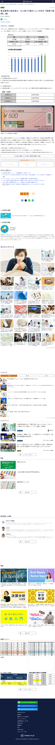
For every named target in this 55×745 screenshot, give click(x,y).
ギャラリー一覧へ (27, 689)
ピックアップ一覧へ (27, 454)
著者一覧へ (27, 541)
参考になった (27, 164)
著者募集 (19, 725)
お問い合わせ (20, 723)
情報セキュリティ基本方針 (23, 716)
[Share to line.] (29, 200)
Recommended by (49, 347)
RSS (18, 727)
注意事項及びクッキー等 (22, 721)
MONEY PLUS (3, 4)
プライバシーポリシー (22, 718)
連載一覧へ (27, 633)
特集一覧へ (27, 492)
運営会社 (19, 714)
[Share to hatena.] (33, 200)
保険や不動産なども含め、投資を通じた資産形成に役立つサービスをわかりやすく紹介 (24, 184)
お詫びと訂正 (20, 729)
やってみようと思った (10, 164)
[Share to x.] (26, 200)
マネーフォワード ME (21, 731)
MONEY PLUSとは (21, 712)
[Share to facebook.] (22, 200)
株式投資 (8, 21)
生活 (7, 4)
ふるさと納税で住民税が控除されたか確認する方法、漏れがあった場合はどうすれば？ (24, 180)
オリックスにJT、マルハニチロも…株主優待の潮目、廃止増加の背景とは (20, 178)
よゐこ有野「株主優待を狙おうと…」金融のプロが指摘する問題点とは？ (20, 182)
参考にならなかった (45, 164)
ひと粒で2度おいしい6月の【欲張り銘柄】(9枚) (27, 156)
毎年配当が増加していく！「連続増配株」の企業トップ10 (17, 173)
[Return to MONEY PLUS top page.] (27, 1)
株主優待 (2, 21)
